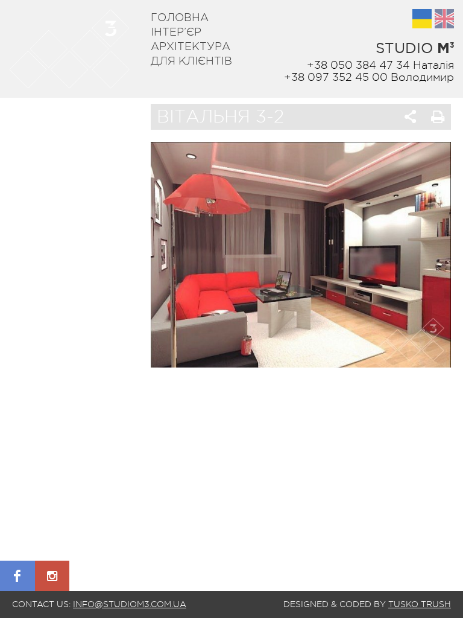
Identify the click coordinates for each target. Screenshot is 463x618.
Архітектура (190, 46)
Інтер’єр (176, 32)
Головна (180, 17)
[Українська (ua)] (422, 18)
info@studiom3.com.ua (129, 604)
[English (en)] (444, 18)
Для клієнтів (191, 61)
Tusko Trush (419, 604)
